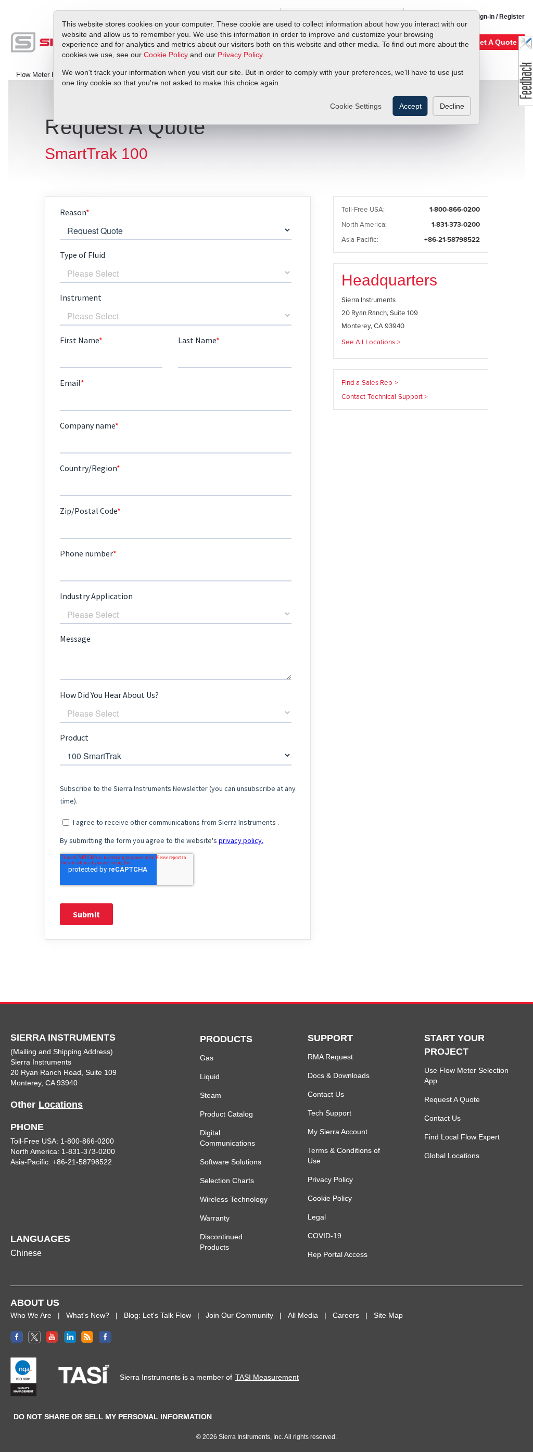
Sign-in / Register (499, 16)
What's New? (87, 1315)
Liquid (210, 1076)
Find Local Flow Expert (462, 1137)
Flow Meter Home (42, 75)
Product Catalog (226, 1114)
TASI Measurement (267, 1377)
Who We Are (31, 1315)
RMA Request (330, 1057)
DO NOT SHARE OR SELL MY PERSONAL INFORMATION (113, 1416)
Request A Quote (452, 1099)
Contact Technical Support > (384, 396)
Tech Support (329, 1113)
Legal (317, 1217)
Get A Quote (495, 42)
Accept (410, 106)
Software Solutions (230, 1162)
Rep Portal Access (337, 1254)
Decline (452, 106)
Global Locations (451, 1155)
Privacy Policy (240, 54)
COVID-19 (324, 1235)
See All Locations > (371, 342)
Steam (210, 1095)
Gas (206, 1058)
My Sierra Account (337, 1131)
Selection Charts (227, 1180)
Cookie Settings (356, 106)
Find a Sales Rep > (369, 382)
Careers (346, 1315)
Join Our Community (239, 1315)
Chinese (26, 1253)
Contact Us (326, 1094)
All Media (303, 1315)
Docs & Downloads (339, 1075)
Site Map (388, 1315)
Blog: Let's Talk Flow (157, 1315)
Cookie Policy (166, 54)
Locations (61, 1104)
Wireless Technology (234, 1199)
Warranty (215, 1218)
